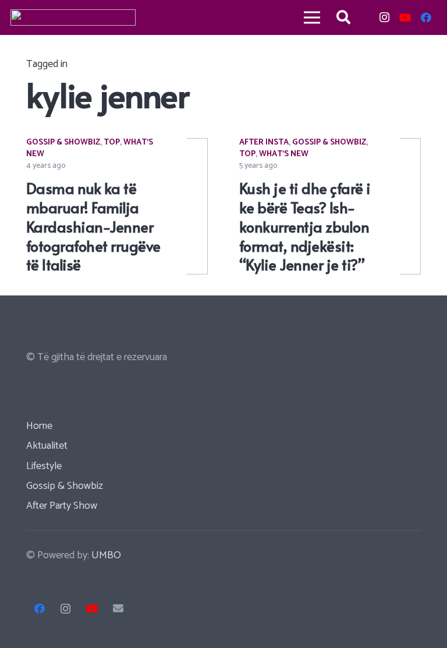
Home (39, 426)
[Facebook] (426, 17)
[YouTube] (405, 17)
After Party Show (61, 506)
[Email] (118, 609)
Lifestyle (44, 466)
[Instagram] (384, 17)
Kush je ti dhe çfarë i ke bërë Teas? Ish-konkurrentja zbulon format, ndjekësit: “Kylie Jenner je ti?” (305, 226)
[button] (343, 17)
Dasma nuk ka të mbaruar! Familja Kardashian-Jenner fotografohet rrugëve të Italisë (93, 226)
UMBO (106, 555)
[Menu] (311, 17)
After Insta (264, 142)
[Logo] (73, 17)
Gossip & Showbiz (63, 142)
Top (112, 142)
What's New (283, 154)
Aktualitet (47, 446)
